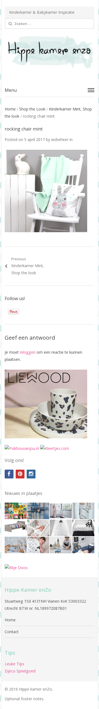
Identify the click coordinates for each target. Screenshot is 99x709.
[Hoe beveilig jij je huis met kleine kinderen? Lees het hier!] (38, 511)
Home (10, 109)
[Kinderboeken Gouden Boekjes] (16, 511)
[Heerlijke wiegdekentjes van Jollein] (38, 528)
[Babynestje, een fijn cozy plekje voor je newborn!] (83, 511)
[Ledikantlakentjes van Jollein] (61, 528)
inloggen (27, 352)
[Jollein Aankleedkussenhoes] (83, 545)
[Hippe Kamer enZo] (49, 52)
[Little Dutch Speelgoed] (61, 545)
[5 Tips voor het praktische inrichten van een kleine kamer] (16, 528)
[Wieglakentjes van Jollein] (83, 528)
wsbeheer (59, 139)
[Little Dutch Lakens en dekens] (16, 545)
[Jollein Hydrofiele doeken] (38, 545)
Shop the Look (32, 109)
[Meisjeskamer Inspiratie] (61, 511)
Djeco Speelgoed (20, 671)
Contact (12, 631)
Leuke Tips (14, 663)
